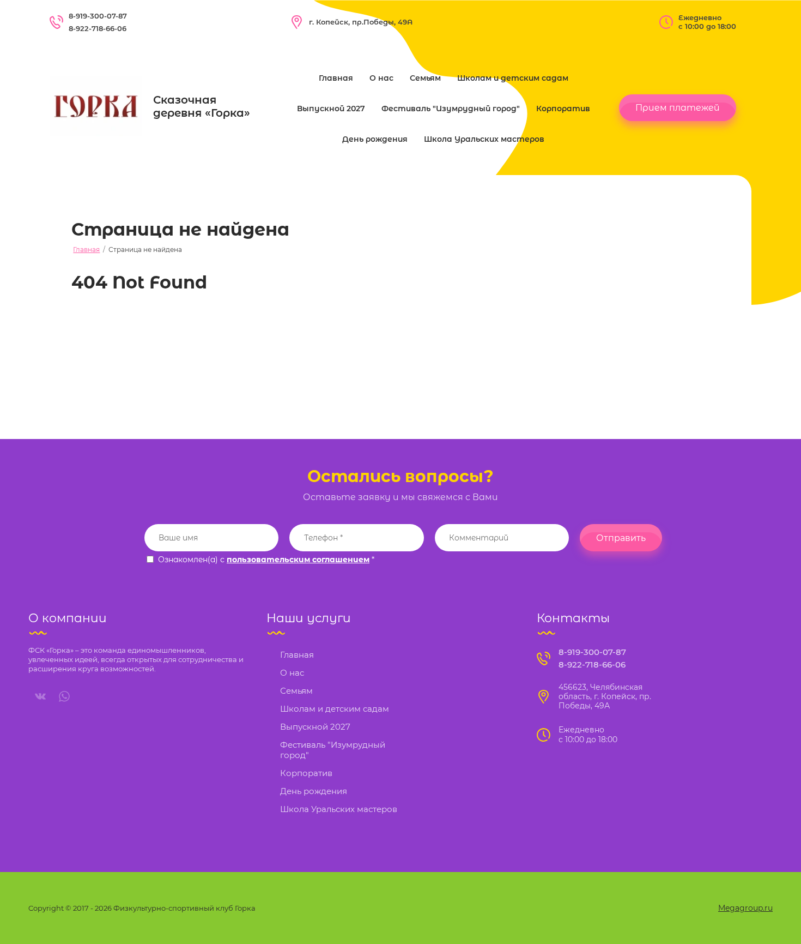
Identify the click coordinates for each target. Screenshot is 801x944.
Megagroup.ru (745, 908)
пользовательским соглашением (298, 559)
